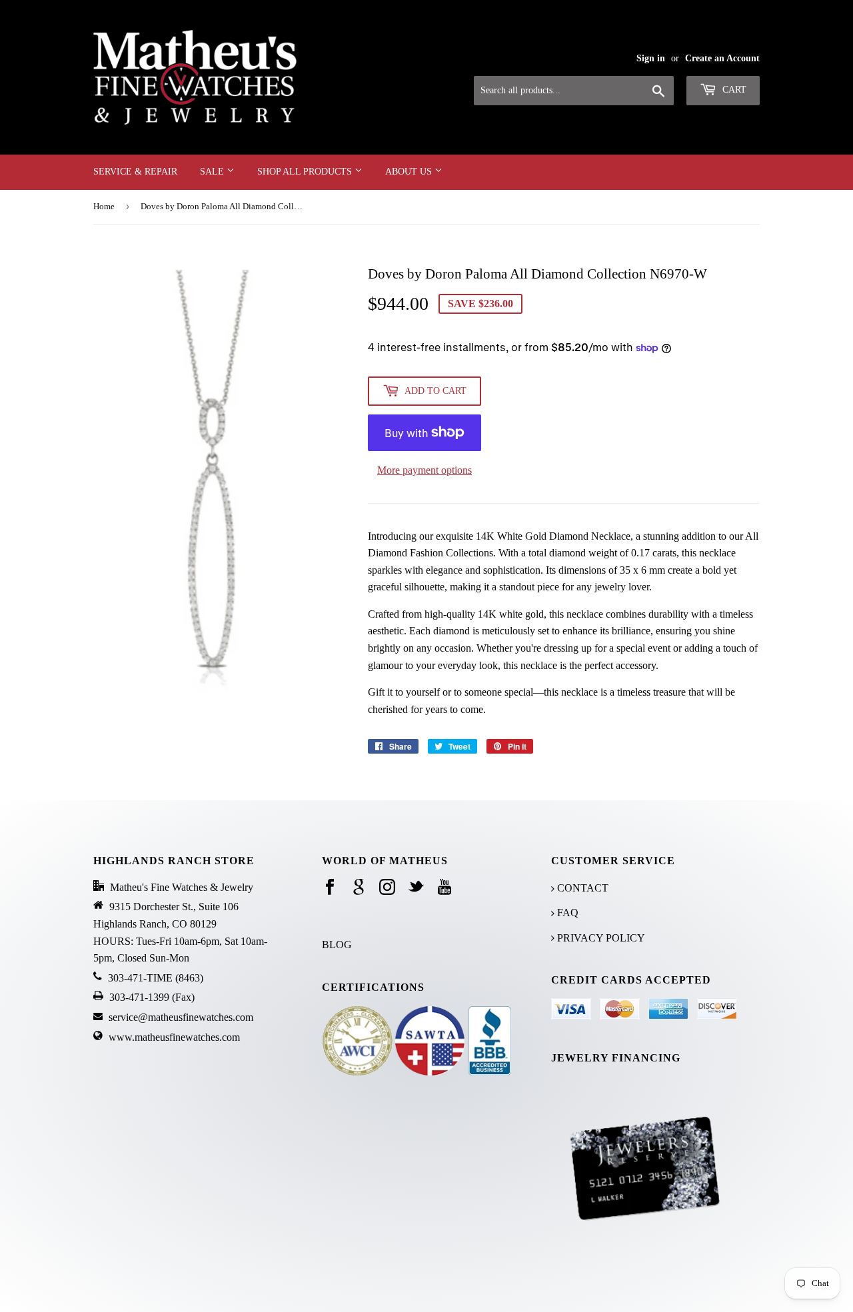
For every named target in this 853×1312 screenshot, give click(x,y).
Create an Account (722, 58)
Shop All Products (306, 172)
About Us (409, 172)
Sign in (650, 58)
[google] (359, 888)
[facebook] (330, 888)
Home (104, 206)
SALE (213, 172)
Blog (337, 944)
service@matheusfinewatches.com (181, 1017)
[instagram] (387, 888)
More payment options (424, 470)
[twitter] (416, 888)
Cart (733, 90)
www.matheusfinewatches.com (174, 1037)
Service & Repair (135, 172)
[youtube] (444, 888)
